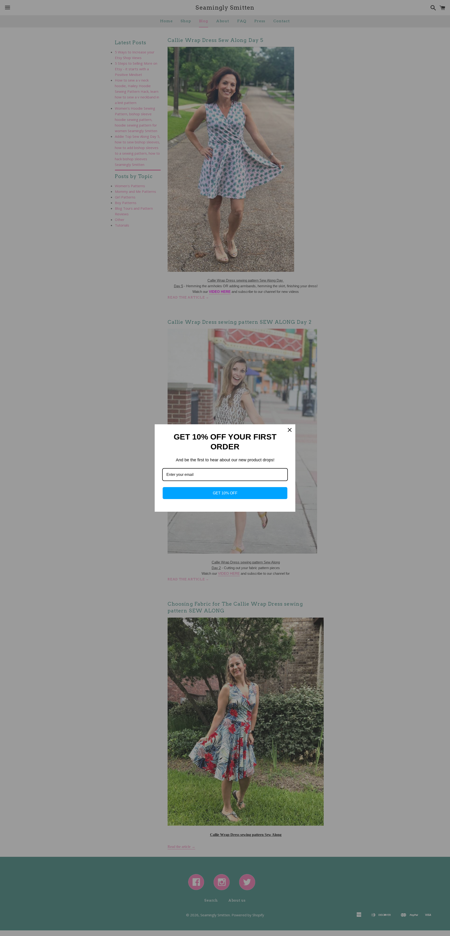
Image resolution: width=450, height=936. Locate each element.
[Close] (289, 430)
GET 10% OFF (225, 493)
